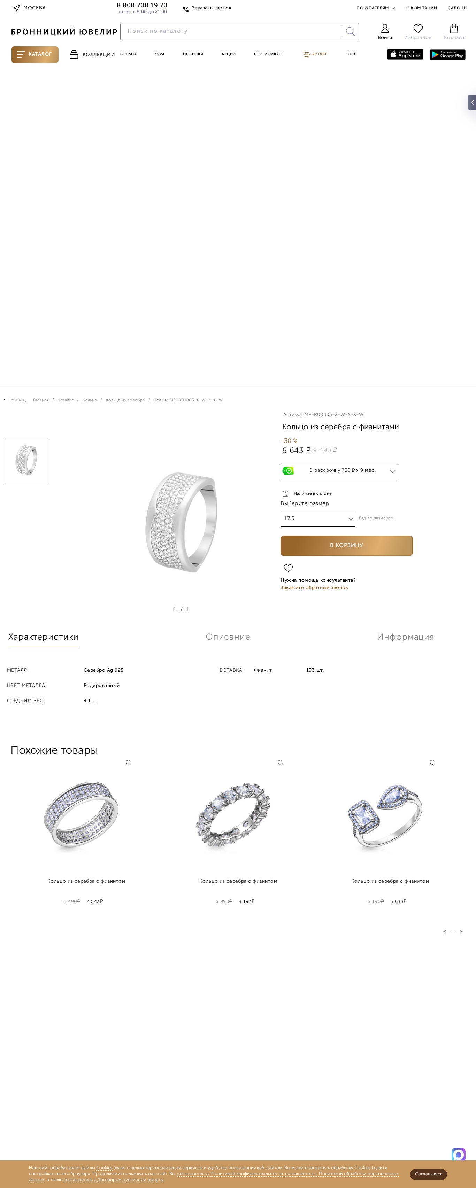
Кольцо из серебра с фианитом (86, 881)
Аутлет (319, 54)
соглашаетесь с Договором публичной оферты (113, 1180)
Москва (34, 8)
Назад (18, 400)
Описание (228, 637)
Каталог (40, 54)
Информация (405, 637)
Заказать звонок (211, 8)
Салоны (457, 8)
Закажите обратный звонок (314, 588)
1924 (160, 54)
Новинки (193, 54)
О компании (421, 8)
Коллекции (99, 54)
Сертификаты (269, 54)
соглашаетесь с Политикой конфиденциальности (230, 1174)
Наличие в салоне (313, 494)
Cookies (104, 1168)
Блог (350, 54)
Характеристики (43, 637)
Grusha (128, 54)
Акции (229, 54)
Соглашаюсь (428, 1174)
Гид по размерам (376, 518)
